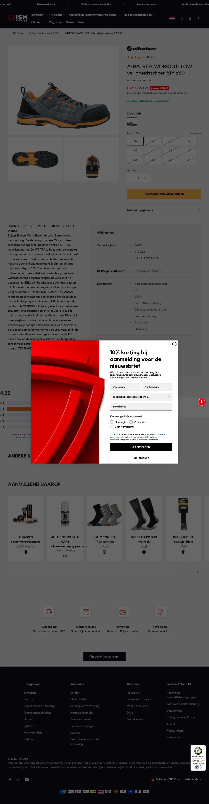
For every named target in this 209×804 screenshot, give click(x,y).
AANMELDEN (141, 447)
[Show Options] (169, 397)
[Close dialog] (174, 344)
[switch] (198, 767)
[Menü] (204, 747)
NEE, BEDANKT (141, 458)
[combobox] (140, 397)
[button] (202, 402)
